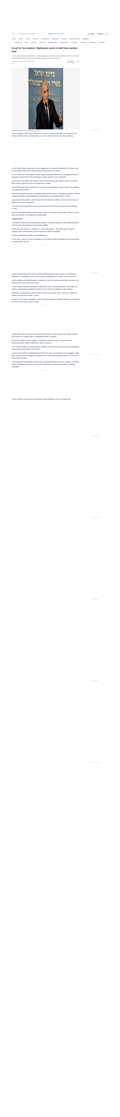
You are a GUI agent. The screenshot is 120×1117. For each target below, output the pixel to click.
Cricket (28, 38)
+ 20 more (85, 38)
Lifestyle (64, 38)
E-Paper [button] (92, 33)
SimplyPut (34, 42)
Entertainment (45, 38)
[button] (13, 34)
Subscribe (100, 33)
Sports (26, 42)
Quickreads (83, 42)
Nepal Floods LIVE (74, 38)
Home (14, 38)
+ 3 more (101, 42)
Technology (74, 42)
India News (36, 38)
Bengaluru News (53, 42)
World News (55, 38)
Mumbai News (64, 42)
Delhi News (42, 42)
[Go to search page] (16, 34)
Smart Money (18, 42)
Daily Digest (92, 42)
